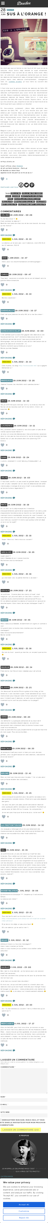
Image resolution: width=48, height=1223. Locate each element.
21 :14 (29, 362)
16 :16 (26, 505)
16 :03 (27, 478)
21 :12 (26, 940)
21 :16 (29, 648)
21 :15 (29, 536)
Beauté (10, 10)
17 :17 (31, 1024)
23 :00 (27, 967)
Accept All (24, 1205)
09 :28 (29, 215)
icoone (16, 196)
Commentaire (8, 1067)
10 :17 (34, 311)
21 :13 (29, 239)
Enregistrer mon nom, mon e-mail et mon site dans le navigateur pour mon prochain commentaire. (22, 1122)
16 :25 (32, 552)
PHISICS (20, 166)
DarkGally (7, 311)
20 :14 (29, 667)
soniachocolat (11, 331)
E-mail (4, 1104)
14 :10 (26, 401)
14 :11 (32, 426)
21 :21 (29, 687)
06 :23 (27, 717)
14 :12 (41, 825)
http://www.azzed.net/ (28, 365)
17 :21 (29, 590)
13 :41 (28, 773)
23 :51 (29, 912)
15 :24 (26, 457)
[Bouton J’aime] (2, 179)
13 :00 (40, 331)
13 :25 (32, 381)
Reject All (24, 1218)
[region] (24, 1200)
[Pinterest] (31, 185)
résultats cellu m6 (24, 202)
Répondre (6, 235)
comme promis (15, 82)
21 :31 (25, 850)
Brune (5, 773)
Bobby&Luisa (9, 891)
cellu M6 (15, 193)
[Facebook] (21, 185)
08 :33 (31, 748)
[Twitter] (26, 185)
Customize (24, 1211)
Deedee (24, 3)
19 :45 (27, 620)
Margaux (6, 381)
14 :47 (24, 258)
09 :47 (28, 274)
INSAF (4, 620)
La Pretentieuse (11, 825)
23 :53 (29, 1005)
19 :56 (35, 891)
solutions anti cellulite (31, 204)
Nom (3, 1097)
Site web (5, 1112)
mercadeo (7, 1024)
